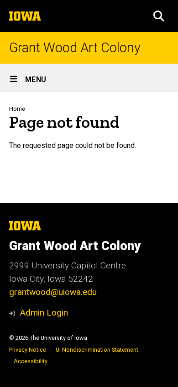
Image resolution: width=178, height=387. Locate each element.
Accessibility (30, 361)
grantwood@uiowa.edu (53, 292)
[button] (159, 16)
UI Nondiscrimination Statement (97, 349)
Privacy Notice (27, 349)
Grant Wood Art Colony (75, 48)
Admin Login (44, 312)
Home (17, 108)
